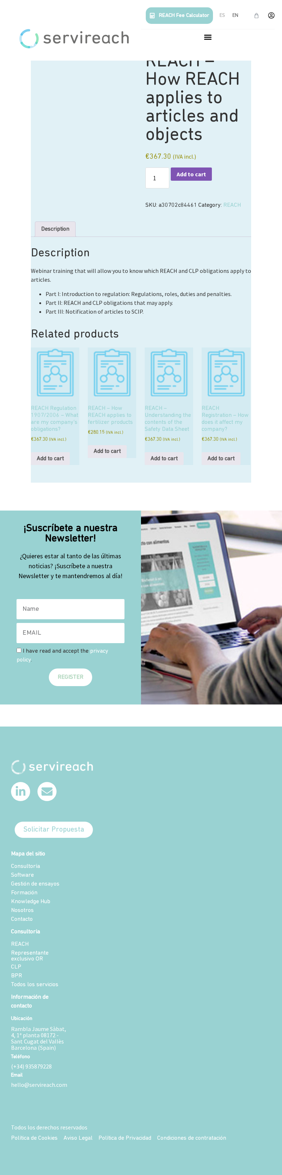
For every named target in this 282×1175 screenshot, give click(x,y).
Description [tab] (55, 229)
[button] (208, 37)
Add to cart (191, 174)
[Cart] (256, 15)
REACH (232, 205)
